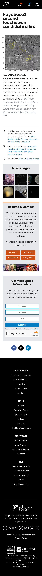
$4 (13, 252)
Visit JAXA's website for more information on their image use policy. (23, 139)
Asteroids (32, 146)
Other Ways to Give (21, 484)
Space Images (32, 159)
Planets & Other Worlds (21, 375)
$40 (28, 257)
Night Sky (21, 384)
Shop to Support (21, 475)
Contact (21, 454)
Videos (21, 419)
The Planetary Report (21, 428)
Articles (21, 405)
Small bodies (30, 149)
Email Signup (21, 445)
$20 (13, 257)
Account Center (14, 534)
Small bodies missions (17, 151)
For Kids (21, 393)
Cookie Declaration (21, 567)
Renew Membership (21, 466)
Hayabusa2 (13, 149)
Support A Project (21, 471)
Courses (21, 423)
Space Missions (21, 379)
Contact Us (28, 534)
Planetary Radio (21, 410)
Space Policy (21, 388)
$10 (28, 252)
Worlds (19, 154)
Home (22, 159)
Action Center (21, 440)
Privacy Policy (34, 329)
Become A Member (21, 449)
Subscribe (22, 325)
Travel (21, 480)
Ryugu (21, 149)
